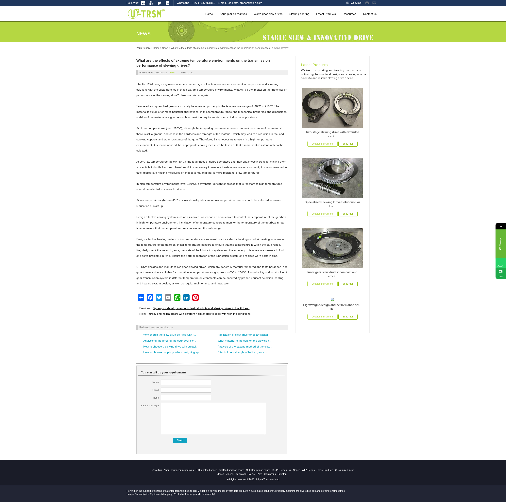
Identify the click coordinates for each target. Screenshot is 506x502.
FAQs (259, 474)
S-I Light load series (206, 470)
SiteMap (282, 474)
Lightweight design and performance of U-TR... (332, 307)
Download (240, 474)
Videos (229, 474)
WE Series (294, 470)
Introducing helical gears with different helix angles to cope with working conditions (199, 313)
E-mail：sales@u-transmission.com (240, 2)
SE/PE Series (279, 470)
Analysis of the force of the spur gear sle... (169, 340)
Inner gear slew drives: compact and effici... (332, 274)
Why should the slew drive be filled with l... (169, 334)
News (165, 48)
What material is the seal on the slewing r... (244, 340)
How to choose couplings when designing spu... (173, 352)
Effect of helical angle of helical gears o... (243, 352)
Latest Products (314, 65)
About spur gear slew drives (179, 470)
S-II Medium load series (231, 470)
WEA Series (308, 470)
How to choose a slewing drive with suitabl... (170, 346)
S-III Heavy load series (258, 470)
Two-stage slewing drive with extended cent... (332, 134)
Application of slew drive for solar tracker (243, 334)
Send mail (348, 143)
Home (156, 48)
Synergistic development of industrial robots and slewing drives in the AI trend (201, 308)
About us (157, 470)
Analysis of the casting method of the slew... (245, 346)
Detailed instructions (322, 143)
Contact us (270, 474)
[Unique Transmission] (146, 19)
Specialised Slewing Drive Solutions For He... (332, 204)
